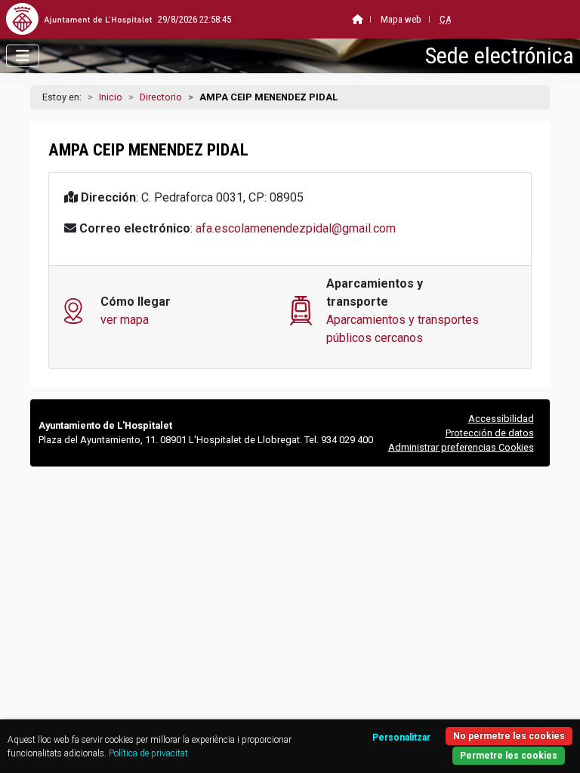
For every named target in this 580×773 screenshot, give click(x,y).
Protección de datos (490, 433)
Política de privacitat (148, 753)
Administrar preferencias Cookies (461, 447)
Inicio (110, 97)
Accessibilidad (501, 418)
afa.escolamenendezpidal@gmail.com (296, 228)
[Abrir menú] (22, 56)
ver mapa (124, 320)
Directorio (161, 97)
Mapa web (401, 19)
